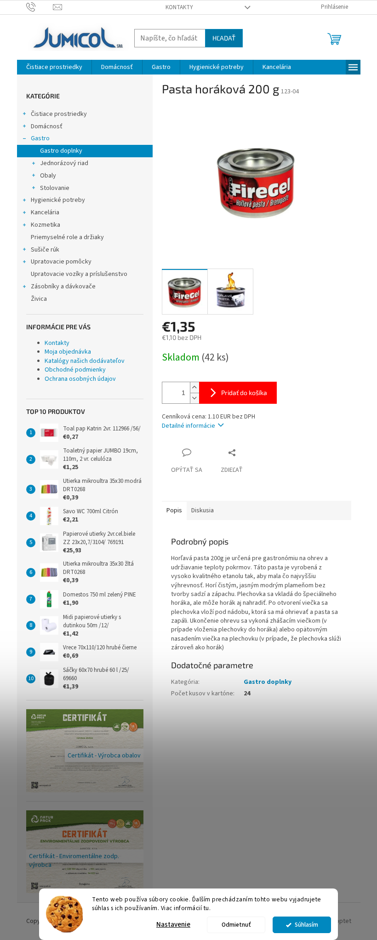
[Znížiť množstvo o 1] (194, 398)
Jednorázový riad (64, 163)
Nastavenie (173, 924)
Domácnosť (47, 126)
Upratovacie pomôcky (61, 261)
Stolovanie (54, 188)
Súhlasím (306, 924)
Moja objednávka (68, 351)
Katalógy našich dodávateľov (85, 361)
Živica (39, 299)
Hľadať (223, 38)
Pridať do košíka (244, 392)
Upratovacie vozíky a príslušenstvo (79, 274)
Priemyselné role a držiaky (67, 237)
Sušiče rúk (45, 249)
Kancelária (45, 212)
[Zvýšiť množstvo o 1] (194, 387)
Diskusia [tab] (202, 510)
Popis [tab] (174, 510)
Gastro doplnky (61, 150)
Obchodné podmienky (75, 369)
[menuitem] (54, 67)
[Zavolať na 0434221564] (39, 7)
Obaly (48, 175)
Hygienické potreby (58, 200)
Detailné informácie (188, 425)
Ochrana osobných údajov (80, 379)
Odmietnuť (236, 924)
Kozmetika (45, 224)
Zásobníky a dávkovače (63, 286)
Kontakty (179, 7)
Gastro (40, 138)
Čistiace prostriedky (59, 114)
